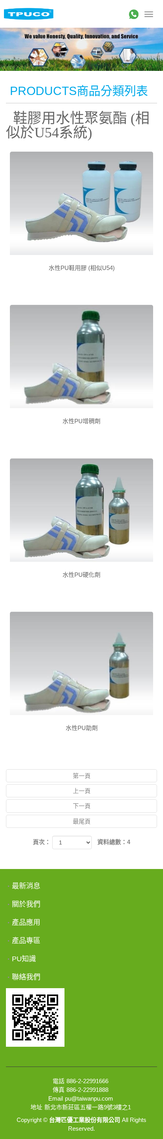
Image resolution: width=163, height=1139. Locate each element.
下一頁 (82, 805)
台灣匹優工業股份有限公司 (28, 14)
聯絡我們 (26, 977)
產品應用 (26, 922)
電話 (58, 1081)
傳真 (58, 1089)
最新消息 (26, 886)
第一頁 (82, 775)
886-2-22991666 (87, 1081)
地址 (36, 1107)
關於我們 (26, 904)
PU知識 (24, 959)
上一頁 (82, 790)
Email (55, 1098)
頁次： (42, 842)
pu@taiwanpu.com (89, 1098)
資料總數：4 (113, 842)
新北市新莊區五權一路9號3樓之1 (87, 1107)
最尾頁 (82, 821)
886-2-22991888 (87, 1089)
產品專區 (26, 941)
